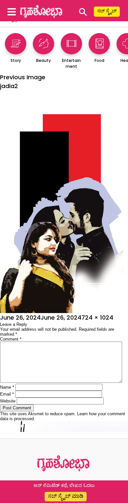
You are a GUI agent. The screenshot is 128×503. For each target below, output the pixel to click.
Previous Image (22, 77)
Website (7, 401)
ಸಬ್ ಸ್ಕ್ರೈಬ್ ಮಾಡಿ (65, 496)
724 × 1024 (97, 317)
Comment (10, 339)
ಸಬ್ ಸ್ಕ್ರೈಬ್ (107, 11)
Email (7, 394)
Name (7, 387)
